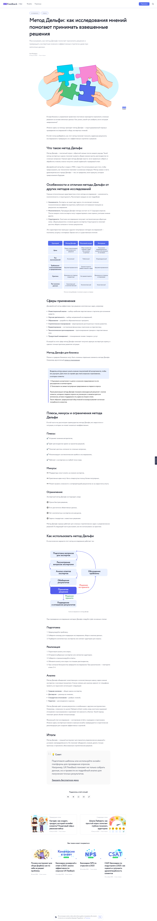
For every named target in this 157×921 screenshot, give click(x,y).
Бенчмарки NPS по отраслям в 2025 (88, 864)
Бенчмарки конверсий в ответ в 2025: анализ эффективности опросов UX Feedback (66, 867)
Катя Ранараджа (33, 53)
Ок (100, 917)
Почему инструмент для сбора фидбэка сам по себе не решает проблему (41, 867)
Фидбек (29, 4)
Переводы (38, 4)
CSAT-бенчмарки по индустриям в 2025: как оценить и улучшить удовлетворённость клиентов (115, 868)
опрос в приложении (72, 360)
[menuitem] (29, 4)
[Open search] (153, 4)
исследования (34, 13)
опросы (45, 13)
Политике (87, 918)
